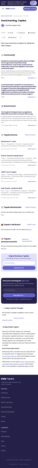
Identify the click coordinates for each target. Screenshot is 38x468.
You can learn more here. (9, 356)
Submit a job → (32, 224)
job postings (21, 364)
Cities (2, 441)
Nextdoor (13, 37)
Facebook (21, 33)
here (2, 215)
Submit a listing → (31, 207)
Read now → (33, 3)
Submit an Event (5, 397)
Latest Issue (4, 393)
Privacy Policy (13, 464)
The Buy (3, 416)
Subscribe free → (19, 295)
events (22, 362)
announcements (30, 362)
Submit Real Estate (6, 407)
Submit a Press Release (7, 412)
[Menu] (3, 9)
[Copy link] (20, 37)
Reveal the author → (8, 320)
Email (11, 33)
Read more (31, 78)
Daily (10, 9)
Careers (3, 446)
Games (3, 421)
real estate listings (8, 364)
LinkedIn (32, 33)
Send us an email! (19, 318)
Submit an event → (31, 135)
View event (31, 149)
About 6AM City (5, 436)
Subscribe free (19, 268)
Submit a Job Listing (6, 402)
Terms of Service (23, 464)
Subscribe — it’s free (30, 8)
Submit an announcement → (27, 240)
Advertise (3, 431)
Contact (3, 450)
